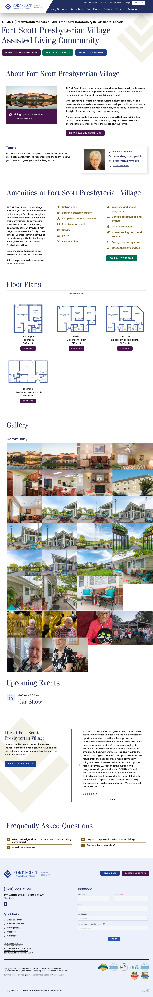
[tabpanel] (76, 350)
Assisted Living (25, 118)
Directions (9, 898)
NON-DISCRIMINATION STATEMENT (17, 948)
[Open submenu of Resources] (142, 9)
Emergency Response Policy (16, 950)
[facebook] (5, 904)
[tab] (76, 293)
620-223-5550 (121, 165)
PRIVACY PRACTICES (12, 946)
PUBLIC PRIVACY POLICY (13, 943)
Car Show (30, 701)
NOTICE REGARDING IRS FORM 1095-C (18, 953)
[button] (110, 799)
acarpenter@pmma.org (126, 160)
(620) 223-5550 (18, 889)
